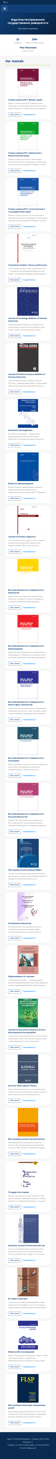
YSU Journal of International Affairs (25, 869)
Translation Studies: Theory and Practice (27, 265)
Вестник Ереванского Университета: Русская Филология (26, 815)
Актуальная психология (19, 923)
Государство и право (18, 1192)
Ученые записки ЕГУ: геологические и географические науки (26, 210)
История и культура (17, 1298)
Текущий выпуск (29, 114)
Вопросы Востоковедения (21, 1351)
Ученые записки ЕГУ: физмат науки (25, 99)
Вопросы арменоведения (20, 483)
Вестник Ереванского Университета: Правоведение (26, 647)
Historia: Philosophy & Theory (22, 1085)
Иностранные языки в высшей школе (26, 1139)
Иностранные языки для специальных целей (27, 1406)
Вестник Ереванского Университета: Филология (26, 591)
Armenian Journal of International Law (26, 1245)
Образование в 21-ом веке (21, 976)
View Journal (14, 114)
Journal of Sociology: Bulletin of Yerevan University (27, 319)
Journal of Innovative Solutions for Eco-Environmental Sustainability (27, 1031)
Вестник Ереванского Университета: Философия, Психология (26, 703)
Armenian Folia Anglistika (20, 430)
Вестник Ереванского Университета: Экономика (26, 759)
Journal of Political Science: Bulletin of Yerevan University (26, 376)
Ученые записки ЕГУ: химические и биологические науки (25, 154)
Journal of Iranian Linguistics (22, 536)
